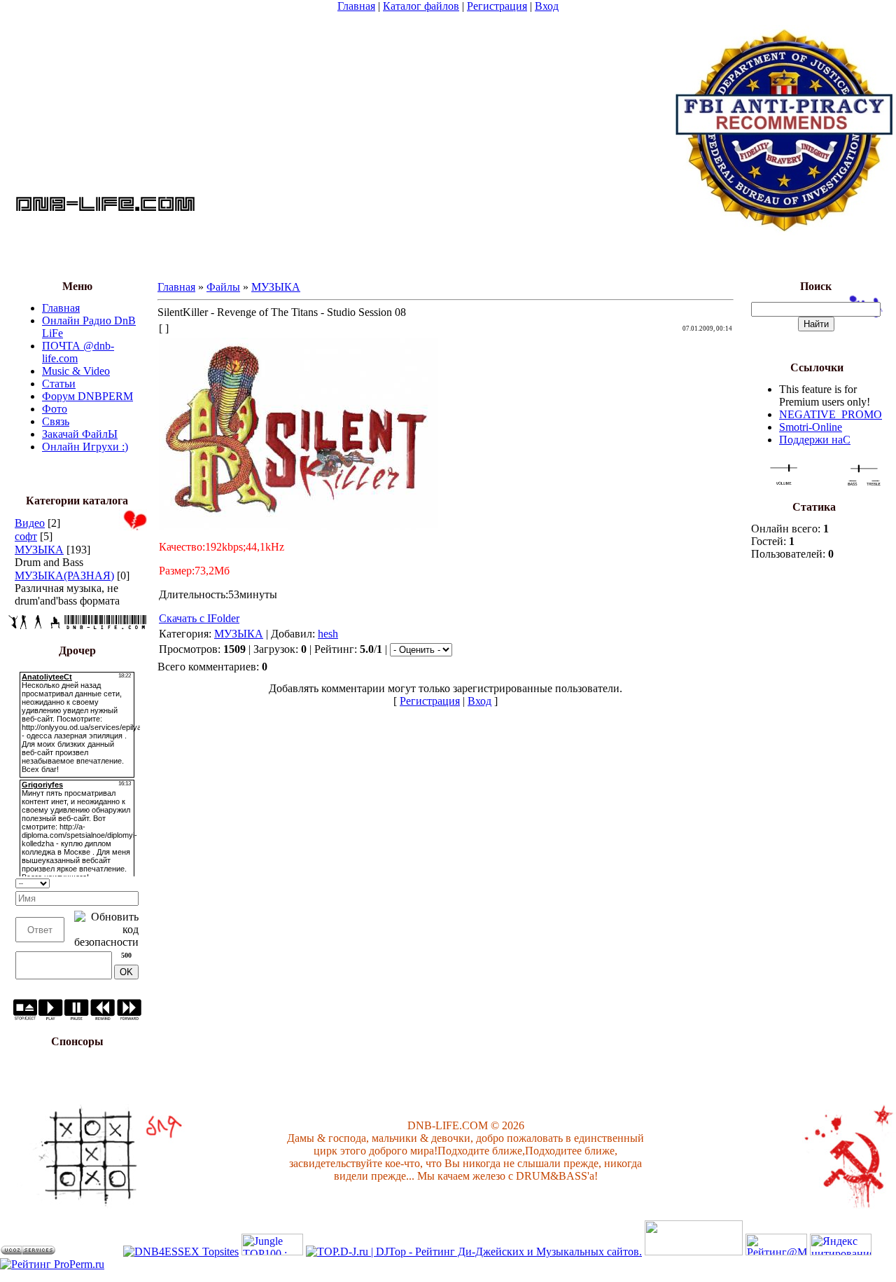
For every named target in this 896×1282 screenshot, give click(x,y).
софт (26, 536)
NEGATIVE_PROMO (830, 414)
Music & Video (76, 371)
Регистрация (497, 6)
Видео (30, 523)
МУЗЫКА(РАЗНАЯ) (64, 575)
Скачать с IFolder (199, 618)
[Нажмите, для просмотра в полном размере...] (298, 526)
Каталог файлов (421, 6)
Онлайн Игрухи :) (85, 447)
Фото (54, 409)
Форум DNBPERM (87, 396)
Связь (55, 421)
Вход (547, 6)
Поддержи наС (814, 440)
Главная (356, 6)
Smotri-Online (810, 427)
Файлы (223, 287)
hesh (328, 634)
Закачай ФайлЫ (80, 434)
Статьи (59, 384)
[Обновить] (134, 882)
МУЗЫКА (39, 550)
